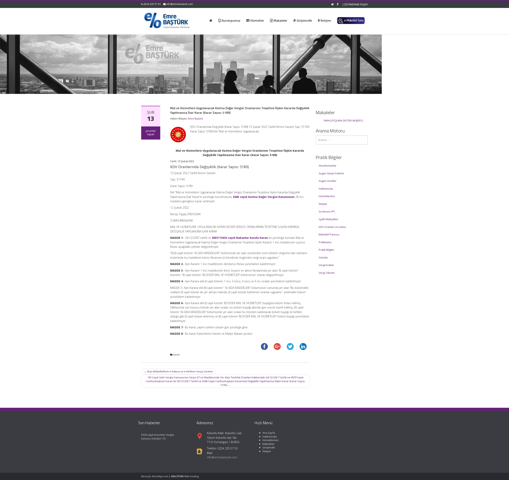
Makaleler (268, 443)
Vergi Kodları (326, 265)
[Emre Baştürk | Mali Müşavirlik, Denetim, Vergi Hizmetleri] (167, 19)
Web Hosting (191, 476)
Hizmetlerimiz (327, 196)
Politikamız (325, 242)
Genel (176, 354)
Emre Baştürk (195, 118)
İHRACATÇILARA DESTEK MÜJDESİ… (344, 120)
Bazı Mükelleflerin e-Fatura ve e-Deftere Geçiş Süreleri (178, 371)
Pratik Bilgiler (326, 250)
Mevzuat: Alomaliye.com (154, 476)
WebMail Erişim (357, 4)
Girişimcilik (268, 447)
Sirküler (323, 257)
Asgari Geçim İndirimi (331, 173)
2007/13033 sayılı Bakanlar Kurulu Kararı (240, 238)
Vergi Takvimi (327, 273)
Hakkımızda (326, 188)
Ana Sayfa (268, 433)
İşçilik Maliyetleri (328, 219)
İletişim (323, 204)
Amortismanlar (327, 165)
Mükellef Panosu (329, 234)
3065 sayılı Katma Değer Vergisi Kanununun (263, 197)
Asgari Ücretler (327, 181)
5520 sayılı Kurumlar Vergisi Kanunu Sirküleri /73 (157, 436)
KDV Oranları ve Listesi (332, 227)
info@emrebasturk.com (179, 4)
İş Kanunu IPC (327, 211)
